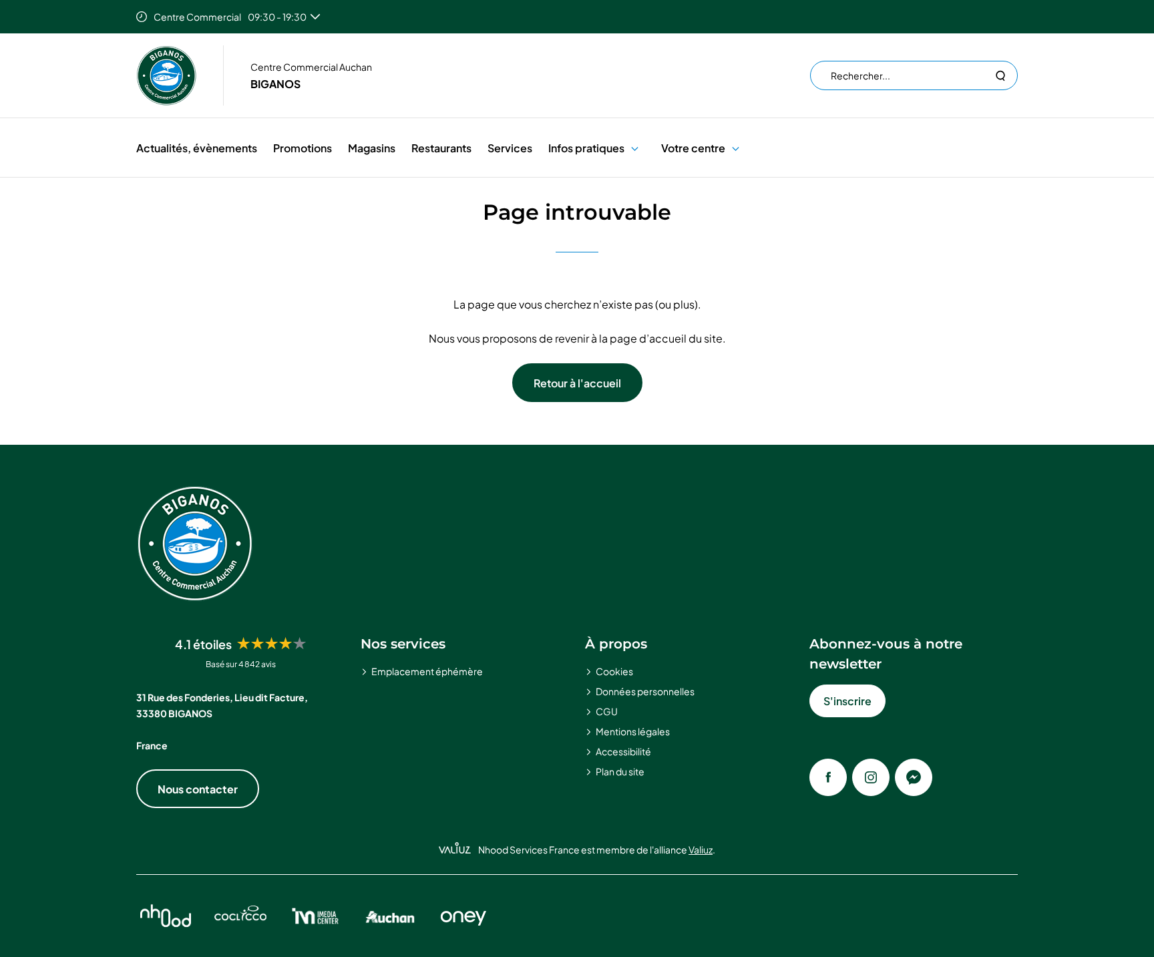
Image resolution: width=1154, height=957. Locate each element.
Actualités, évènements (196, 148)
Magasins (371, 148)
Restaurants (441, 148)
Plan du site (620, 771)
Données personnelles (645, 691)
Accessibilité (623, 751)
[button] (634, 148)
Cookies (614, 671)
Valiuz (701, 849)
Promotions (302, 148)
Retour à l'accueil (577, 383)
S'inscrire (847, 701)
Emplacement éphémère (427, 671)
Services (510, 148)
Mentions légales (633, 731)
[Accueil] (166, 75)
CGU (607, 711)
